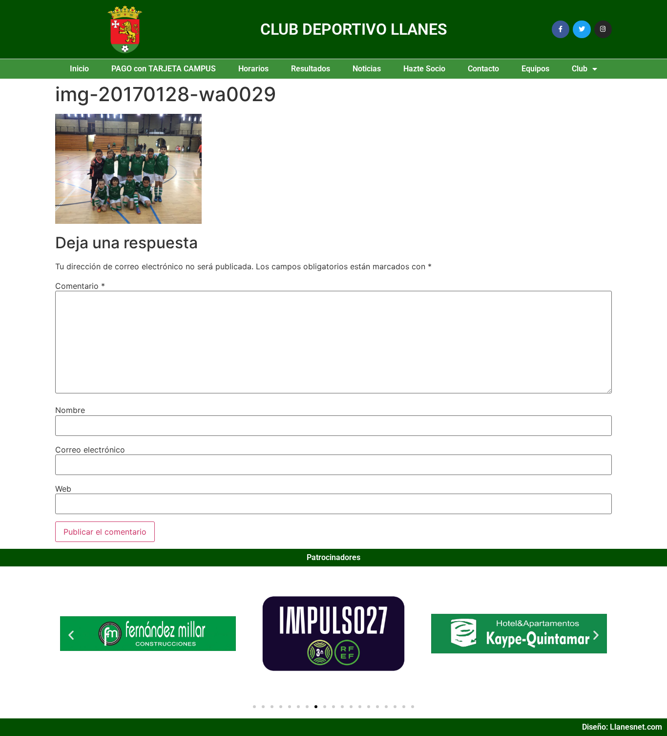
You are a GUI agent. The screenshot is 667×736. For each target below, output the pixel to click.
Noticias (367, 68)
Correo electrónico (90, 450)
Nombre (70, 410)
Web (63, 489)
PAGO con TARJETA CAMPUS (163, 68)
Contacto (483, 68)
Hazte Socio (424, 68)
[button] (71, 635)
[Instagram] (603, 29)
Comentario (80, 286)
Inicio (79, 68)
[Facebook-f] (560, 29)
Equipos (535, 68)
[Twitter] (581, 29)
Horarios (253, 68)
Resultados (310, 68)
